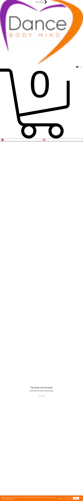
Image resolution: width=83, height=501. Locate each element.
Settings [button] (60, 498)
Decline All (68, 498)
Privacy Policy (9, 499)
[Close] (81, 498)
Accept (76, 498)
